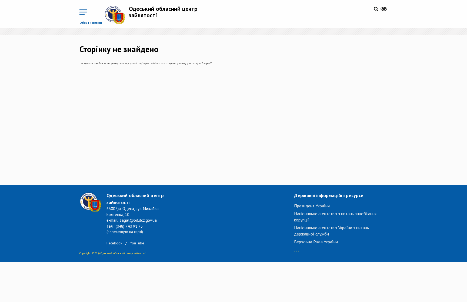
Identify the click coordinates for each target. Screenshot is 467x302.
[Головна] (117, 14)
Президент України (312, 205)
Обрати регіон (90, 23)
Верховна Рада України (316, 241)
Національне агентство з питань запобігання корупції (335, 217)
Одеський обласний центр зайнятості (163, 12)
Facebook (114, 243)
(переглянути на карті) (124, 231)
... (296, 248)
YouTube (137, 243)
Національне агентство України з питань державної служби (331, 231)
